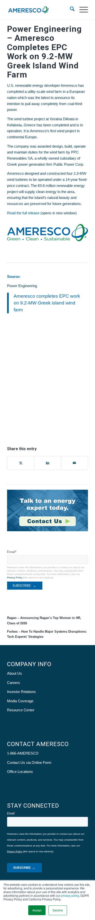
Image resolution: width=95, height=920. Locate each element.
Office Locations (20, 771)
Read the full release (23, 213)
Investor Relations (21, 692)
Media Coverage (20, 701)
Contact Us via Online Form (29, 762)
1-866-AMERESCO (22, 753)
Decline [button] (58, 910)
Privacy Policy (14, 577)
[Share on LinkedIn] (47, 463)
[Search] (70, 10)
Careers (13, 683)
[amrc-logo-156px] (39, 10)
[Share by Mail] (74, 463)
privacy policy (70, 895)
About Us (14, 673)
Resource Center (20, 710)
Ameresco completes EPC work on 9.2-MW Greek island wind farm (47, 302)
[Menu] (81, 10)
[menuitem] (70, 10)
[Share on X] (20, 463)
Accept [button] (36, 910)
